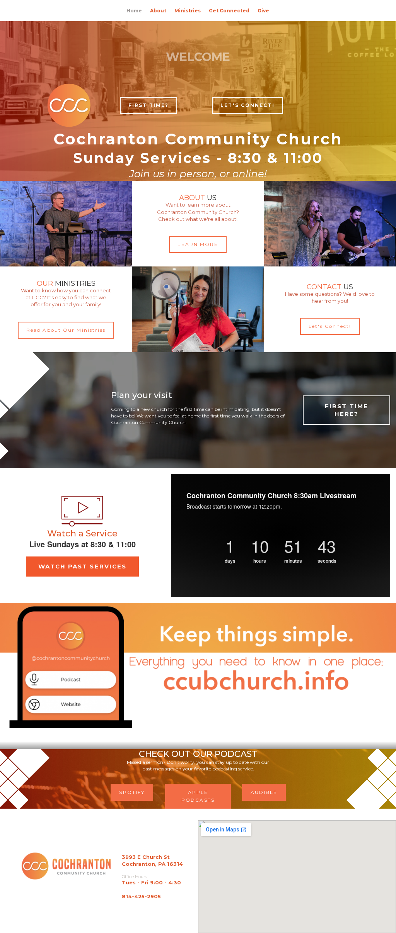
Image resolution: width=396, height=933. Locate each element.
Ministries (187, 11)
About (158, 11)
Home (134, 11)
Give (263, 11)
